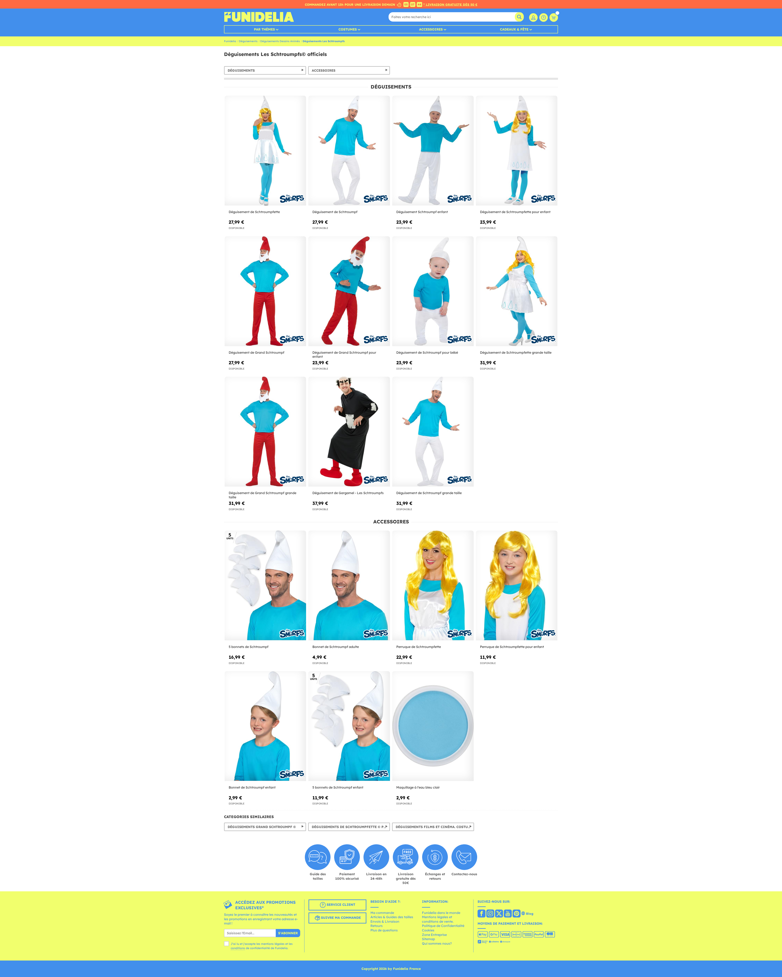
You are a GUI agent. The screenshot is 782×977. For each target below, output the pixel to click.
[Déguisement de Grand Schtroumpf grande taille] (265, 432)
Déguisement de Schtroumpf (334, 212)
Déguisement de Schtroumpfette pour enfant (515, 212)
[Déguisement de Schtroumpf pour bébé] (433, 291)
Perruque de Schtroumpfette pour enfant (512, 647)
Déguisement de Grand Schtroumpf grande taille (262, 495)
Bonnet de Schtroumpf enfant (252, 787)
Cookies (428, 930)
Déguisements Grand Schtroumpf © (262, 827)
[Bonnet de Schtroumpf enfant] (265, 726)
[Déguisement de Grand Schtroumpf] (265, 291)
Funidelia (230, 41)
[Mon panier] (553, 17)
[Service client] (543, 17)
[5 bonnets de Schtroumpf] (265, 586)
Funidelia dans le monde (441, 913)
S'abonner (288, 933)
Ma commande (382, 913)
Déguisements (248, 41)
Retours (376, 926)
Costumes (347, 29)
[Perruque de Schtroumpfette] (433, 586)
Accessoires (431, 29)
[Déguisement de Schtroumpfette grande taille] (516, 291)
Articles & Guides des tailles (391, 917)
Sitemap (428, 939)
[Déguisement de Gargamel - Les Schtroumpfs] (349, 432)
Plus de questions (384, 930)
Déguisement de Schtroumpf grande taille (429, 493)
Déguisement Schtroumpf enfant (422, 212)
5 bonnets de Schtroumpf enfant (337, 787)
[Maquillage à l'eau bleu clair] (433, 726)
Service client (340, 905)
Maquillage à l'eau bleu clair (418, 787)
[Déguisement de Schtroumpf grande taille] (433, 432)
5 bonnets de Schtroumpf (248, 647)
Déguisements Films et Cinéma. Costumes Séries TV (435, 827)
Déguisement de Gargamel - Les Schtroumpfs (348, 493)
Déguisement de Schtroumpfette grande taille (515, 352)
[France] (481, 913)
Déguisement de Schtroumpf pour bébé (427, 352)
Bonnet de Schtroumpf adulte (335, 647)
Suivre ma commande (340, 918)
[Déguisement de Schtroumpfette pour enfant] (516, 151)
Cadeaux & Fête (514, 29)
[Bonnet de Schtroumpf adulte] (349, 586)
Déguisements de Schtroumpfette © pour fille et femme (351, 827)
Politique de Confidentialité (443, 926)
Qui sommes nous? (437, 943)
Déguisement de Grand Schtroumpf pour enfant (344, 354)
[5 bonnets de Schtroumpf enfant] (349, 726)
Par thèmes (264, 29)
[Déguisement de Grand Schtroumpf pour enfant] (349, 291)
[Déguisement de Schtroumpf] (349, 151)
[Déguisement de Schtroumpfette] (265, 151)
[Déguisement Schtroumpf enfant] (433, 151)
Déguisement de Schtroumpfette (254, 212)
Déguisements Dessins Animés (280, 41)
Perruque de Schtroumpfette (418, 647)
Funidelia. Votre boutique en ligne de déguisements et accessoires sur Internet (259, 17)
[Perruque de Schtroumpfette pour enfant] (516, 586)
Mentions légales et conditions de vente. (438, 919)
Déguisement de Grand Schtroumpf (256, 352)
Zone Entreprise (434, 935)
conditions (238, 948)
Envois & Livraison (384, 921)
